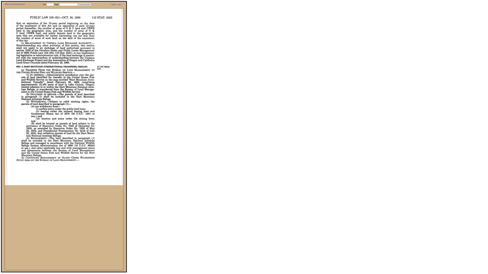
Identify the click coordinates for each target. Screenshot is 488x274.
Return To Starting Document (15, 4)
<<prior (113, 4)
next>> (120, 4)
